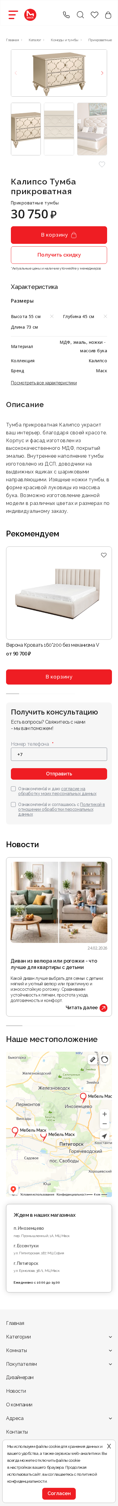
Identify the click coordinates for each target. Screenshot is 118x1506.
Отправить (59, 774)
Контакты (17, 1432)
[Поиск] (80, 14)
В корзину (54, 235)
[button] (102, 164)
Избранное (94, 15)
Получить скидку (59, 255)
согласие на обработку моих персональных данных (57, 791)
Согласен (59, 1493)
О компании (19, 1405)
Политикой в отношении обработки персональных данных (61, 809)
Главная (15, 1323)
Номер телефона (30, 744)
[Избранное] (103, 555)
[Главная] (30, 15)
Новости (16, 1391)
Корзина (108, 15)
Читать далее (82, 1007)
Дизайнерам (20, 1377)
